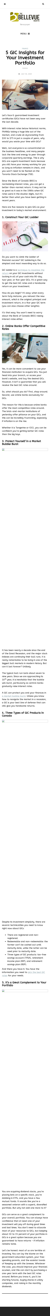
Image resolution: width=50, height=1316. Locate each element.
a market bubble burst (14, 696)
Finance (25, 48)
